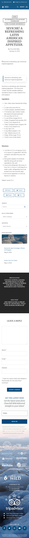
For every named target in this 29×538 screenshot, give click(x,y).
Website (4, 368)
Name (4, 350)
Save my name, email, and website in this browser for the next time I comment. (14, 381)
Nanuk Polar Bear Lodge (14, 515)
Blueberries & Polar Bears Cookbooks (15, 20)
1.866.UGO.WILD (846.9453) (15, 487)
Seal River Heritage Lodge (14, 513)
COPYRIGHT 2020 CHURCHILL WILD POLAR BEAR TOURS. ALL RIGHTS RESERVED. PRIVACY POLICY (14, 535)
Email (4, 359)
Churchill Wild (14, 49)
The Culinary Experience (15, 24)
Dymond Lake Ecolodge (14, 517)
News (15, 16)
